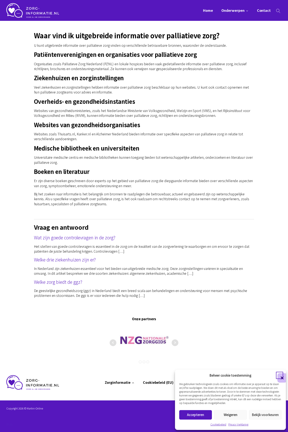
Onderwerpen (233, 10)
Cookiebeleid (218, 424)
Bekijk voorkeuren (265, 414)
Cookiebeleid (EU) (158, 382)
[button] (279, 375)
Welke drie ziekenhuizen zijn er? (65, 259)
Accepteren (195, 414)
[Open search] (278, 11)
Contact (264, 10)
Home (208, 10)
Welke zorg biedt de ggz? (58, 282)
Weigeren (230, 414)
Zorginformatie (118, 382)
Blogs (9, 424)
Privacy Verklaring (238, 424)
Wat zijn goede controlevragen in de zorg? (74, 237)
